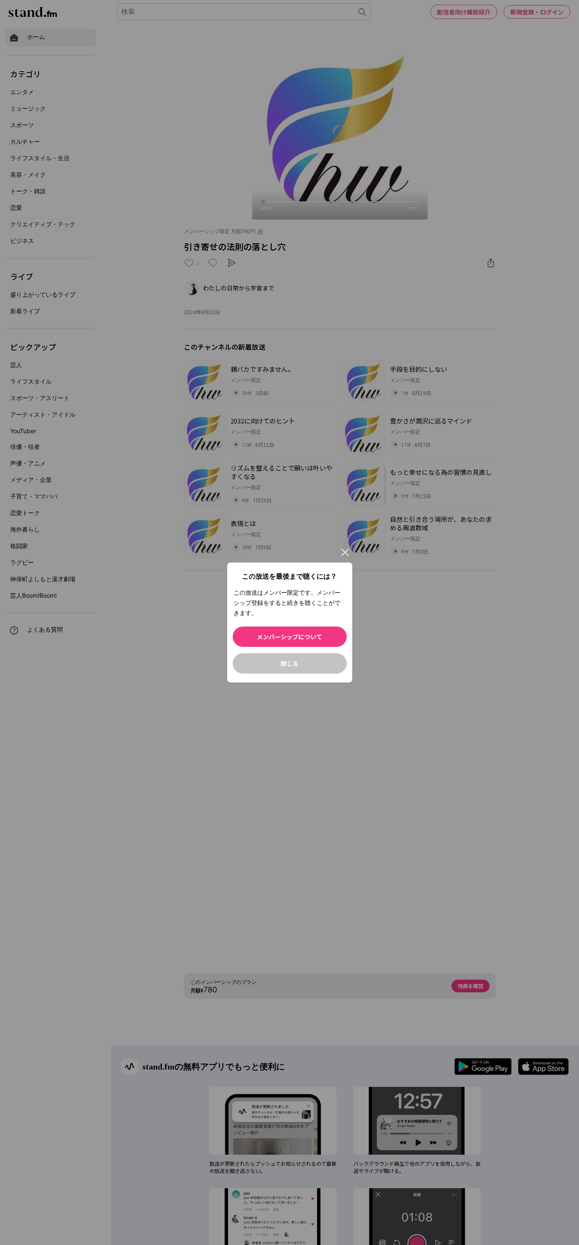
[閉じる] (345, 552)
